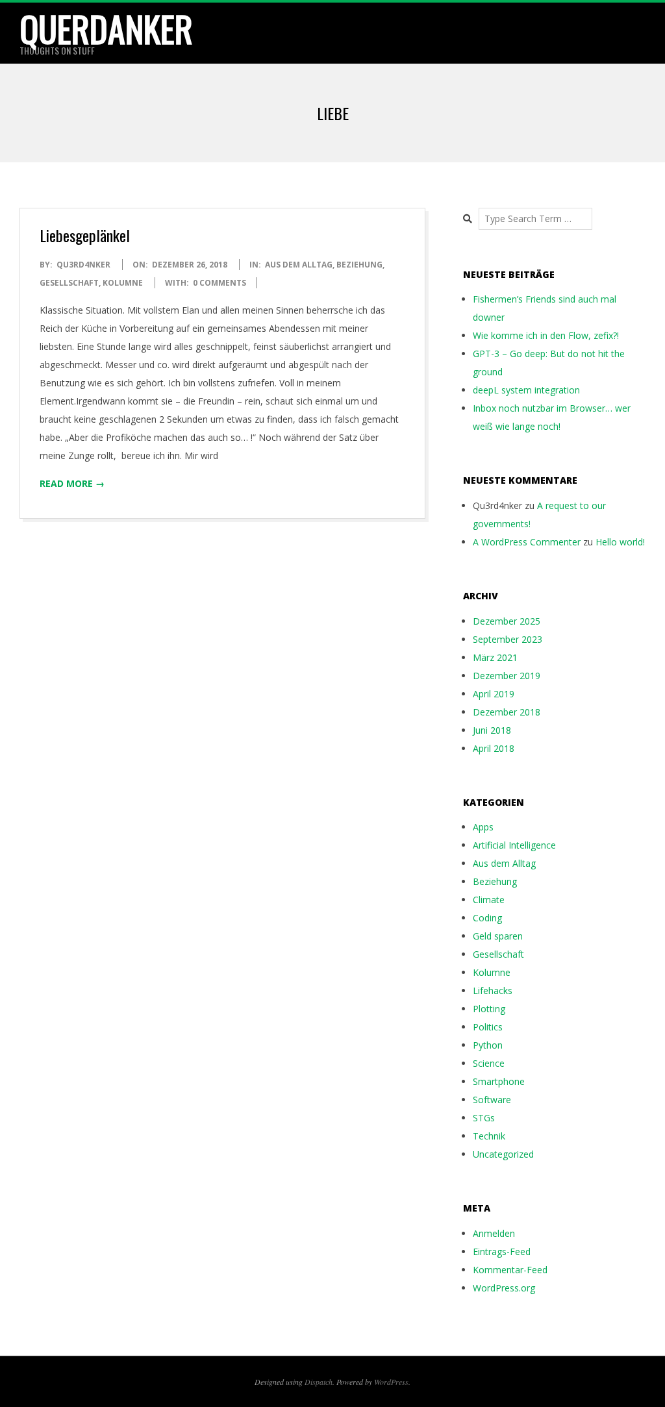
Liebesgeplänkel (85, 235)
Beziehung (359, 264)
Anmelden (494, 1233)
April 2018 (493, 748)
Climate (489, 899)
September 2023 (507, 639)
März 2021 (495, 657)
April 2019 (493, 694)
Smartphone (499, 1081)
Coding (487, 918)
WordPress (391, 1381)
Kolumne (123, 282)
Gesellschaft (69, 282)
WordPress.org (504, 1288)
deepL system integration (526, 390)
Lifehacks (492, 990)
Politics (488, 1027)
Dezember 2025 (506, 621)
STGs (484, 1118)
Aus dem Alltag (298, 264)
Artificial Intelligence (514, 845)
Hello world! (620, 542)
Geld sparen (498, 936)
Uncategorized (503, 1154)
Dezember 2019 (506, 675)
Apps (483, 827)
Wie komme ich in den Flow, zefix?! (546, 335)
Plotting (489, 1008)
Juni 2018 (492, 730)
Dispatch (318, 1381)
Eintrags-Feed (502, 1251)
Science (489, 1063)
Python (488, 1045)
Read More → (72, 483)
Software (492, 1099)
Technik (489, 1136)
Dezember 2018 (506, 712)
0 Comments (219, 282)
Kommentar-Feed (510, 1270)
